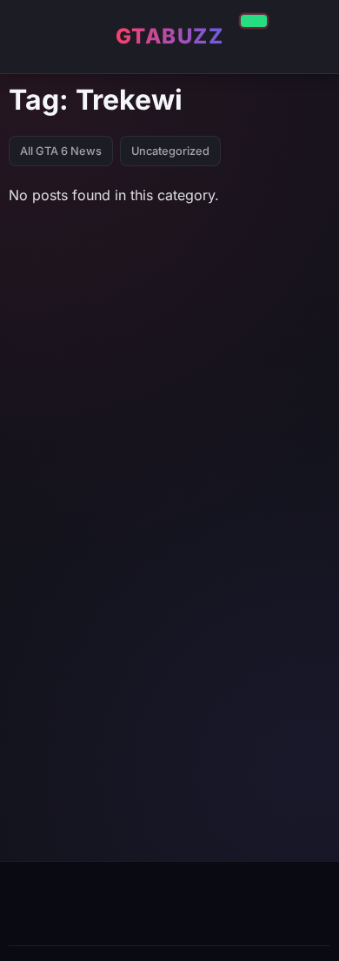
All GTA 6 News (61, 151)
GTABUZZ (170, 36)
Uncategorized (170, 151)
